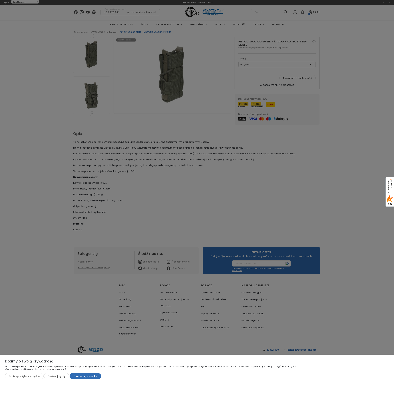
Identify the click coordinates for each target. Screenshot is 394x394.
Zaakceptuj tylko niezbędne (24, 376)
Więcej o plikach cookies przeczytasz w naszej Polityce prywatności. (36, 369)
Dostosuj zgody (56, 376)
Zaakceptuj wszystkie (85, 376)
